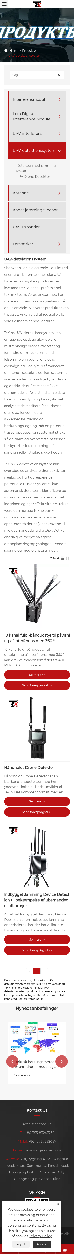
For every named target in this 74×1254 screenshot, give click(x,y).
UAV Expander (26, 227)
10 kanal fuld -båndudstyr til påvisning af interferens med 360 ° (37, 638)
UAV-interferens (27, 133)
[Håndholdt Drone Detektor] (37, 728)
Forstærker (23, 244)
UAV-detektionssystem (24, 56)
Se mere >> (37, 675)
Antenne (21, 193)
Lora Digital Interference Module (31, 116)
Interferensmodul (29, 99)
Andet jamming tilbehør (35, 210)
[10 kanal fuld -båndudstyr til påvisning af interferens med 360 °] (37, 596)
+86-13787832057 (42, 1142)
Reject (20, 1244)
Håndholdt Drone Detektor (29, 767)
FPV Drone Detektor (33, 177)
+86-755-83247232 (39, 1133)
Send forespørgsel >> (37, 685)
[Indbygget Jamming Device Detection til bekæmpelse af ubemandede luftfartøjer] (37, 855)
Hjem (13, 51)
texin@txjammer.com (43, 1150)
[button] (12, 1061)
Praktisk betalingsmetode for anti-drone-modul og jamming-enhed (35, 1064)
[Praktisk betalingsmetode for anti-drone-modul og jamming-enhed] (37, 1038)
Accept (42, 1244)
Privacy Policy (41, 1236)
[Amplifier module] (37, 4)
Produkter (29, 51)
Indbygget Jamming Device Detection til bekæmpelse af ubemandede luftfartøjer (36, 900)
